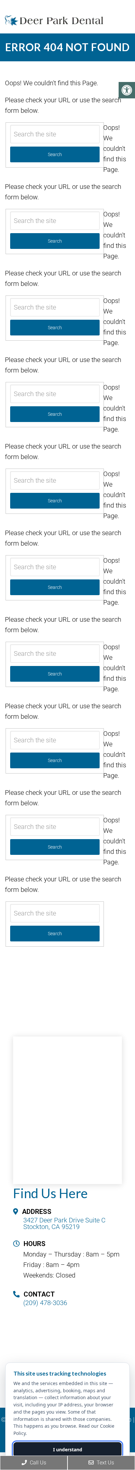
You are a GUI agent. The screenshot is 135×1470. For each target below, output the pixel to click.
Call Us (37, 1463)
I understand (67, 1449)
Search (55, 933)
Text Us (104, 1463)
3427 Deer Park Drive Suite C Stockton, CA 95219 (64, 1223)
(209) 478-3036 (45, 1302)
